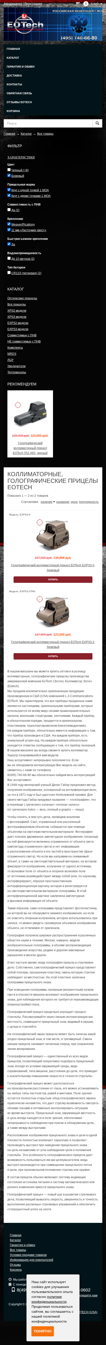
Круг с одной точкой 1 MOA (30, 190)
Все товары (18, 1250)
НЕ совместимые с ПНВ (24, 341)
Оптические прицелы (22, 298)
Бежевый (17, 176)
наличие (47, 502)
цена (74, 502)
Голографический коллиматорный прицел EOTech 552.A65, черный (30, 448)
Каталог (13, 57)
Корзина (13, 111)
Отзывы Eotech (19, 102)
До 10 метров (23, 259)
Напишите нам (86, 1295)
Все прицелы (16, 304)
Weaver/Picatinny (23, 224)
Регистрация (33, 3)
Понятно (43, 1331)
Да (15, 210)
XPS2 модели (16, 310)
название (63, 502)
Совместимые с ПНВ (21, 335)
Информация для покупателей (31, 1260)
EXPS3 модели (17, 329)
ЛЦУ (10, 360)
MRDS (11, 354)
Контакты (14, 84)
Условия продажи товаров (28, 1255)
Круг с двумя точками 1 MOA (31, 196)
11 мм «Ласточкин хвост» (28, 230)
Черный (20, 170)
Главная (13, 48)
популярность (89, 502)
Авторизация (13, 3)
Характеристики (21, 157)
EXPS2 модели (17, 323)
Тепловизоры (16, 372)
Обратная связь (19, 93)
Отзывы (15, 1265)
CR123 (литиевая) (26, 273)
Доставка (14, 75)
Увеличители (16, 366)
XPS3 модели (16, 317)
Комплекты (15, 347)
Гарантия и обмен (21, 66)
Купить (53, 579)
